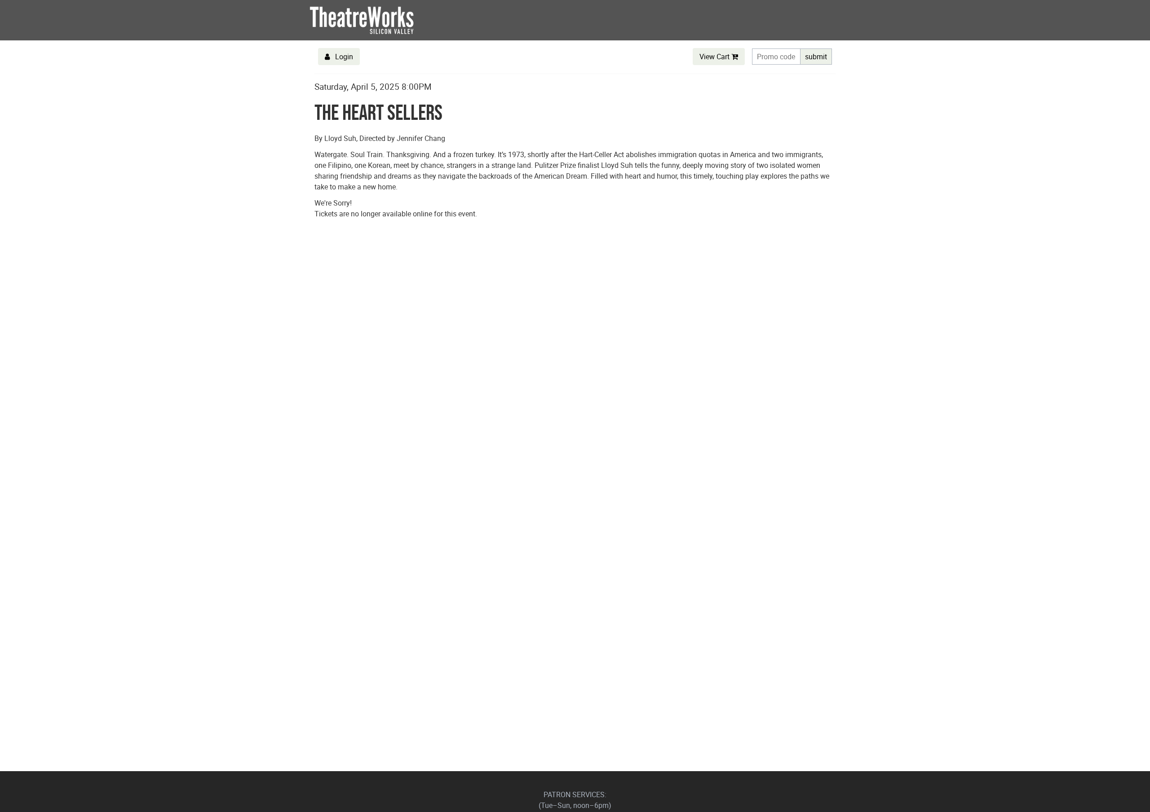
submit (816, 56)
